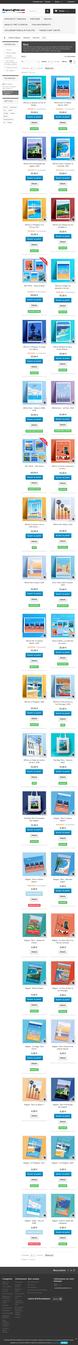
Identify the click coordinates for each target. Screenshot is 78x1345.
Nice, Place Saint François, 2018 (62, 584)
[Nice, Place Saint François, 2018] (63, 567)
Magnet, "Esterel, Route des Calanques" (62, 1222)
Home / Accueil (7, 1293)
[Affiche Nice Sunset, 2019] (34, 567)
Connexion (71, 1)
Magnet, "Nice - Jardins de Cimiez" (34, 941)
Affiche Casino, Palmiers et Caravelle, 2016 (62, 165)
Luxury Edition (7, 1308)
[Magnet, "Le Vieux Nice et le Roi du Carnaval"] (63, 925)
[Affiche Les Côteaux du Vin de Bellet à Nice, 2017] (63, 209)
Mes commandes (33, 1282)
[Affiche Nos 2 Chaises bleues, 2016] (63, 87)
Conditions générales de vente (19, 1302)
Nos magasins (10, 70)
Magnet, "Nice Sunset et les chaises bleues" (62, 1048)
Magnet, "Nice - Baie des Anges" (62, 880)
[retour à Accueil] (4, 38)
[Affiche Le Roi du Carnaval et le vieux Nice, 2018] (63, 451)
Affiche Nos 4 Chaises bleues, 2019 (34, 642)
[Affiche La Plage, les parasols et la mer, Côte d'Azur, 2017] (63, 270)
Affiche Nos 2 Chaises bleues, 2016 (62, 104)
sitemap (17, 1317)
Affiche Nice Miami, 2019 (62, 524)
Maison (48, 19)
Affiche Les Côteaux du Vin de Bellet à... (63, 226)
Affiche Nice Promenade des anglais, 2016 (34, 165)
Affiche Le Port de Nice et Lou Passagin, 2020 (63, 703)
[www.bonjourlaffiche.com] (13, 10)
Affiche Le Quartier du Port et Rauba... (34, 104)
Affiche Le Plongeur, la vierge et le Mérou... (34, 348)
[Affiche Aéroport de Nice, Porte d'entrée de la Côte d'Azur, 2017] (63, 331)
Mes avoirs (31, 1285)
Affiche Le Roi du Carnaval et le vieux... (63, 467)
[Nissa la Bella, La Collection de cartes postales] (63, 625)
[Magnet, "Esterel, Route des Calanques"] (63, 1205)
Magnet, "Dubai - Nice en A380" (34, 1222)
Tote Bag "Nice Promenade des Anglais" (34, 819)
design (9, 122)
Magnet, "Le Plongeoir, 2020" (63, 1163)
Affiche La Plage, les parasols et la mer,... (63, 287)
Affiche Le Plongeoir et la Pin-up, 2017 (34, 226)
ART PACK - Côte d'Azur (34, 466)
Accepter (64, 1342)
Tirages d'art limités (49, 30)
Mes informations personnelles (37, 1290)
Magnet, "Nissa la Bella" (34, 988)
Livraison (8, 50)
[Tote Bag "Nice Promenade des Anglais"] (34, 803)
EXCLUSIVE (6, 1310)
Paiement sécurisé (11, 67)
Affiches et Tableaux (15, 19)
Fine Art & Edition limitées (5, 1330)
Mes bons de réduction (35, 1292)
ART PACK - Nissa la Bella (34, 286)
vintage (5, 113)
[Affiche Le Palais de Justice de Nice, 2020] (34, 745)
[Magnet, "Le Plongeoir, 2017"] (34, 1147)
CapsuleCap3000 (7, 1313)
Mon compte (33, 1279)
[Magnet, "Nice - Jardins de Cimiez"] (34, 925)
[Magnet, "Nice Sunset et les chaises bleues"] (63, 1031)
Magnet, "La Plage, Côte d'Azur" (34, 1048)
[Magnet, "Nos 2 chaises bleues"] (63, 803)
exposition (13, 107)
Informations (9, 44)
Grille (70, 63)
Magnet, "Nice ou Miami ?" (34, 1105)
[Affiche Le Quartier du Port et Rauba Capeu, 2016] (34, 87)
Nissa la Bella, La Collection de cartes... (62, 642)
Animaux (5, 1305)
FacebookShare (8, 119)
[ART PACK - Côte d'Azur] (34, 451)
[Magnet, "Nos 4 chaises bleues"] (34, 864)
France (5, 107)
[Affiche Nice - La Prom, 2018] (63, 392)
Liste (74, 63)
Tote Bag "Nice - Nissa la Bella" (62, 761)
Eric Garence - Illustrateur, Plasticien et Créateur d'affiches (10, 62)
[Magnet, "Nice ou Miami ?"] (34, 1089)
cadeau (12, 113)
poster (10, 110)
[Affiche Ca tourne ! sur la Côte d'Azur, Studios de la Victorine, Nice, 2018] (34, 509)
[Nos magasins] (10, 84)
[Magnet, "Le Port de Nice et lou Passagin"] (63, 973)
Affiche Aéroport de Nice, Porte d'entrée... (62, 348)
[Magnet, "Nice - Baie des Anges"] (63, 864)
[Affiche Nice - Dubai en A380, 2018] (34, 392)
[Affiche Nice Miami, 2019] (63, 509)
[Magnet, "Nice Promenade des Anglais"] (63, 1089)
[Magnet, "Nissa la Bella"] (34, 973)
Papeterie (35, 19)
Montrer (44, 61)
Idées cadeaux (6, 1286)
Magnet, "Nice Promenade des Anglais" (63, 1106)
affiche (5, 116)
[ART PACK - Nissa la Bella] (34, 270)
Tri (22, 61)
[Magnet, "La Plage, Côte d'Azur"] (34, 1031)
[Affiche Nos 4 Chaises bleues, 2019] (34, 625)
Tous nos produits (41, 24)
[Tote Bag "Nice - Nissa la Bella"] (63, 745)
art (4, 122)
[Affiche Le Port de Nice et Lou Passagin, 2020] (63, 686)
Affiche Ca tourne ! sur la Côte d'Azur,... (34, 526)
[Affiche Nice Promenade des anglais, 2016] (34, 148)
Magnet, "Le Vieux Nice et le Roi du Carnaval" (63, 941)
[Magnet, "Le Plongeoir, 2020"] (63, 1147)
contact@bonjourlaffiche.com (62, 1288)
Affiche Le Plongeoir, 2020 (34, 702)
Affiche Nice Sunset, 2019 (34, 583)
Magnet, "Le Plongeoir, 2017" (34, 1163)
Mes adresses (32, 1287)
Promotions (19, 1282)
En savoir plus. (55, 1342)
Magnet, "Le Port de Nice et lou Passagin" (62, 989)
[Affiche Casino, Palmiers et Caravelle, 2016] (63, 148)
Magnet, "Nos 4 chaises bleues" (34, 880)
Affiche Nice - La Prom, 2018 (63, 408)
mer (4, 110)
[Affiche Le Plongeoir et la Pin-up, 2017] (34, 209)
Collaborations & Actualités (19, 30)
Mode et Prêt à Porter (15, 24)
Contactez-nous (38, 1)
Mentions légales (11, 53)
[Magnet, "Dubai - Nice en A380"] (34, 1205)
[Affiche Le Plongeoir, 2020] (34, 686)
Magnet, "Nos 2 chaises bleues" (63, 819)
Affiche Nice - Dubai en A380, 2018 (34, 409)
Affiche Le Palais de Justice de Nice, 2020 (34, 761)
